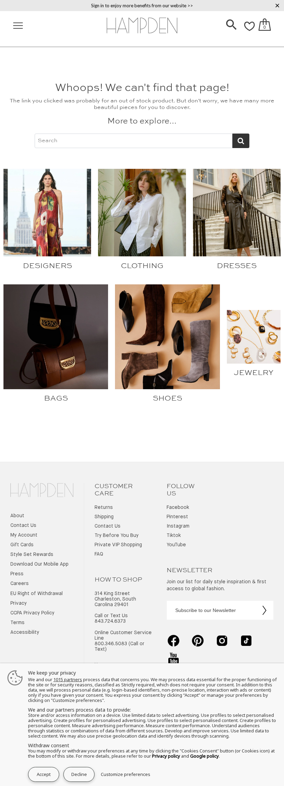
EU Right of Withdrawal (36, 593)
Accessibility (24, 632)
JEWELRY (254, 373)
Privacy (18, 603)
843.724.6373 (110, 621)
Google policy (204, 756)
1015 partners (67, 679)
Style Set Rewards (31, 554)
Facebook (178, 507)
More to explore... (142, 121)
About (17, 515)
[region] (142, 5)
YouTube (176, 544)
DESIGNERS (47, 266)
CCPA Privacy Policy (32, 613)
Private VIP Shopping (118, 544)
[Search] (231, 25)
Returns (104, 507)
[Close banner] (277, 5)
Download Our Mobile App (39, 564)
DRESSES (237, 266)
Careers (19, 583)
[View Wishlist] (249, 30)
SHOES (167, 398)
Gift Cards (22, 544)
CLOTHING (142, 266)
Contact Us (23, 525)
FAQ (99, 554)
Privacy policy (166, 756)
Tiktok (174, 535)
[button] (231, 25)
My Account (23, 535)
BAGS (56, 398)
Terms (17, 622)
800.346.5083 (111, 643)
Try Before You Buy (117, 535)
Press (17, 574)
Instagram (178, 526)
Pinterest (177, 516)
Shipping (104, 516)
